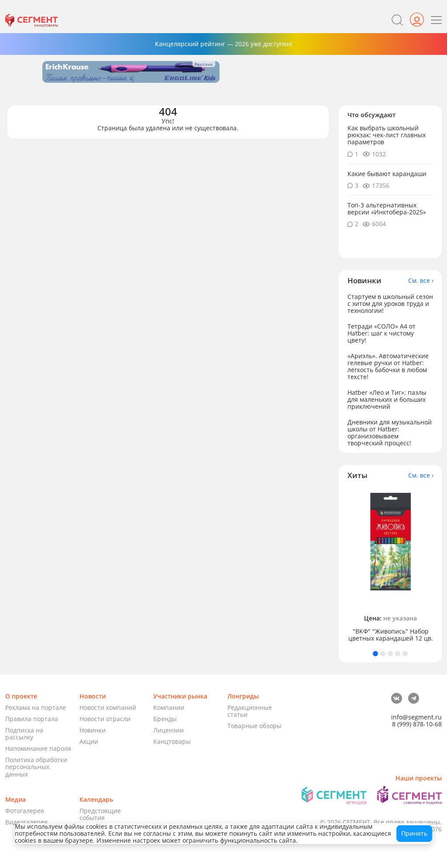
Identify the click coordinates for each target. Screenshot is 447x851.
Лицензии (168, 730)
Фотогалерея (24, 811)
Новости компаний (107, 707)
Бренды (165, 719)
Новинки (92, 730)
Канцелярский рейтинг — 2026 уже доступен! (223, 44)
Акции (88, 741)
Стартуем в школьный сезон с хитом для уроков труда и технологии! (390, 303)
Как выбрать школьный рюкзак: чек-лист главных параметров (386, 135)
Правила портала (31, 719)
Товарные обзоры (254, 726)
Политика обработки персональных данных (36, 767)
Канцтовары (172, 741)
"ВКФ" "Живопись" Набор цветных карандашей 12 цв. (390, 635)
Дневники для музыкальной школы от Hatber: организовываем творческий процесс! (389, 432)
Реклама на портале (35, 707)
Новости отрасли (105, 719)
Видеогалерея (26, 822)
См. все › (420, 280)
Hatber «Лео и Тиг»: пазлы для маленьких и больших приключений (386, 399)
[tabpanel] (390, 565)
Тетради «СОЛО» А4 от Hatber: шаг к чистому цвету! (381, 333)
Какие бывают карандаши (386, 174)
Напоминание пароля (38, 748)
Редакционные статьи (249, 711)
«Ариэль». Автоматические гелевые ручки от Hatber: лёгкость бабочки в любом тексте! (388, 366)
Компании (168, 707)
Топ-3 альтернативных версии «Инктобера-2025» (386, 208)
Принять (414, 833)
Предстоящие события (100, 814)
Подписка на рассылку (24, 733)
